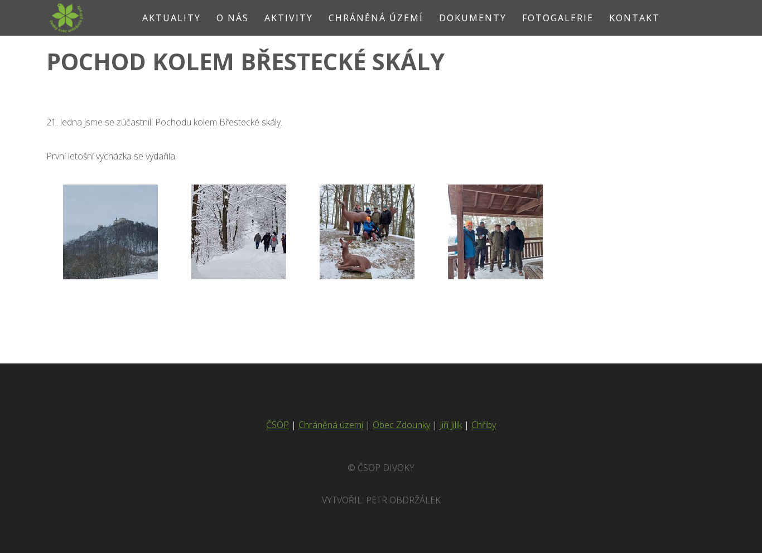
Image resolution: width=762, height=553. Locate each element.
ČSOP (277, 425)
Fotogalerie (558, 18)
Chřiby (483, 425)
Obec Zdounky (401, 425)
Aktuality (171, 18)
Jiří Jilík (451, 425)
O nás (232, 18)
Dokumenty (473, 18)
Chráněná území (376, 18)
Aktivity (288, 18)
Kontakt (634, 18)
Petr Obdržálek (403, 500)
